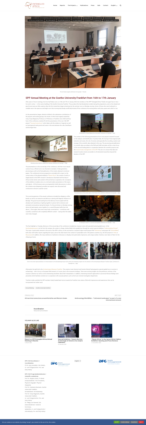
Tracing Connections (36, 123)
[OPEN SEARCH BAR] (120, 5)
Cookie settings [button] (125, 422)
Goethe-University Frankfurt (43, 288)
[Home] (34, 5)
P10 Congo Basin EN (77, 20)
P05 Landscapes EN (97, 18)
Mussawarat (29, 235)
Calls (98, 5)
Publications (84, 5)
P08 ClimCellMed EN (50, 20)
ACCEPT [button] (117, 422)
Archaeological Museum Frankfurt (52, 269)
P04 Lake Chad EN (87, 18)
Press (92, 5)
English (113, 5)
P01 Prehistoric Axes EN (47, 18)
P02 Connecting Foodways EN (62, 18)
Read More (134, 422)
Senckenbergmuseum (32, 228)
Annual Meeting (30, 288)
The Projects (72, 5)
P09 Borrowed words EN (64, 20)
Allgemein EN (35, 18)
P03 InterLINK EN (76, 18)
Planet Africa (52, 175)
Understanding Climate (111, 228)
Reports (62, 5)
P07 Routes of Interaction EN (36, 20)
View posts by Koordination (41, 310)
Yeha (115, 232)
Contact (105, 5)
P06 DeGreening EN (109, 18)
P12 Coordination (96, 20)
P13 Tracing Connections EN (111, 20)
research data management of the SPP (86, 149)
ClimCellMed (114, 230)
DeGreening (98, 230)
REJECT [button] (141, 422)
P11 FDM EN (87, 20)
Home (55, 5)
